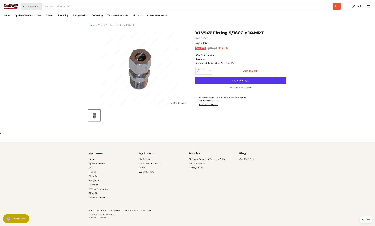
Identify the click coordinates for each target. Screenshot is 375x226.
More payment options (241, 87)
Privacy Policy (196, 167)
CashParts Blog (246, 159)
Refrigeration (80, 15)
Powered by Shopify (97, 217)
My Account (145, 159)
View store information (208, 105)
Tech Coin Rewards (117, 15)
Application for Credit (149, 163)
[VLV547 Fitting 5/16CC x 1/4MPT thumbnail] (94, 115)
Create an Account (157, 15)
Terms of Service (197, 163)
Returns (142, 167)
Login (359, 6)
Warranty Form (146, 171)
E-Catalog (97, 15)
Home (7, 15)
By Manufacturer (24, 15)
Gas (39, 15)
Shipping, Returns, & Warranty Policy (207, 159)
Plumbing (63, 15)
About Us (137, 15)
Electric (50, 15)
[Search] (337, 6)
